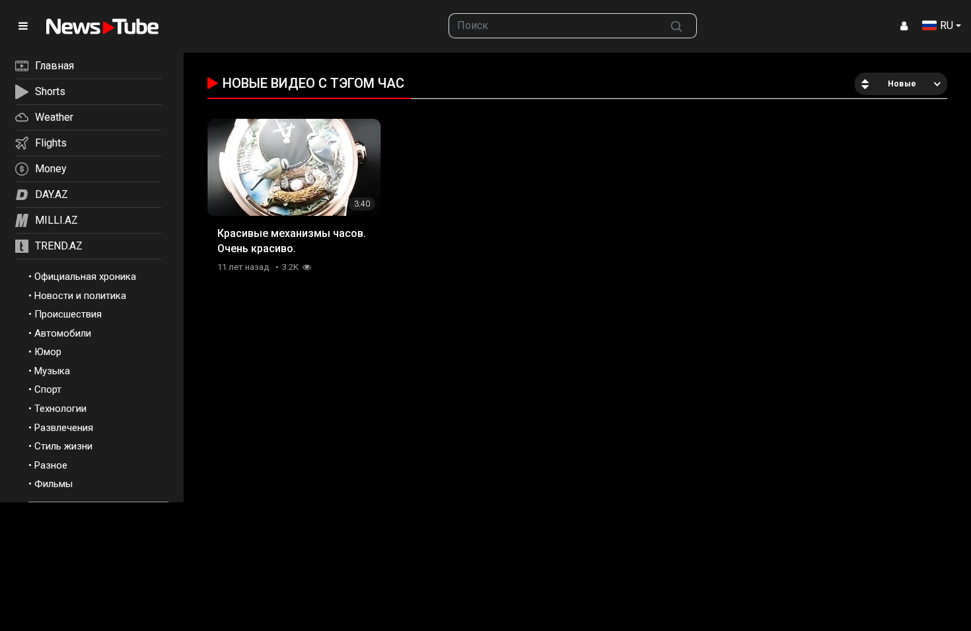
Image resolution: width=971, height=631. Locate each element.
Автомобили (62, 333)
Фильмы (53, 484)
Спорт (47, 389)
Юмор (47, 352)
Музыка (52, 371)
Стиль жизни (63, 446)
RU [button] (946, 25)
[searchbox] (553, 25)
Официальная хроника (85, 276)
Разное (50, 465)
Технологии (60, 409)
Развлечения (63, 428)
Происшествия (68, 314)
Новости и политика (80, 296)
